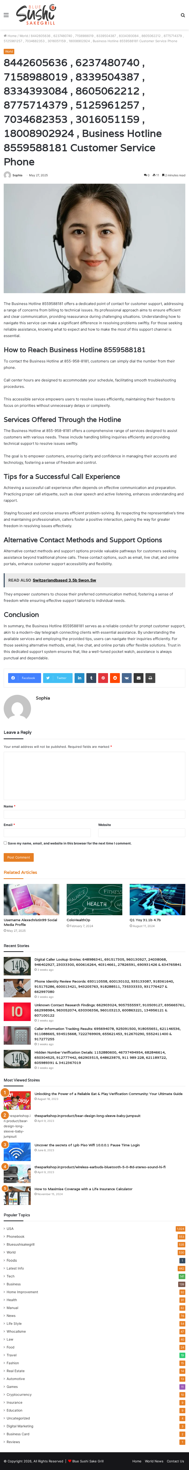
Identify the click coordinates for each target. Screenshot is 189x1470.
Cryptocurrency (19, 1395)
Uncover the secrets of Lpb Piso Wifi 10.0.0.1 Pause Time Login (87, 1145)
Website (104, 825)
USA (10, 1229)
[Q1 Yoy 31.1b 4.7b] (157, 899)
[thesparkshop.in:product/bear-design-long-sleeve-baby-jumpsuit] (17, 1126)
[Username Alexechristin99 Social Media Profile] (31, 899)
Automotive (16, 1379)
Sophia (17, 175)
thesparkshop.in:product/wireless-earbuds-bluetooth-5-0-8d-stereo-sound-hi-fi (100, 1167)
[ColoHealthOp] (94, 899)
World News (154, 1461)
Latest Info (15, 1268)
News (11, 1316)
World (23, 36)
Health (12, 1300)
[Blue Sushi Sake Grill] (36, 14)
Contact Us (175, 1461)
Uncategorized (18, 1418)
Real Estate (16, 1371)
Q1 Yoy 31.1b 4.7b (145, 920)
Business (14, 1284)
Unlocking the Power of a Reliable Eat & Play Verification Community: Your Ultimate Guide (108, 1094)
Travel (11, 1355)
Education (14, 1410)
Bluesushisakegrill (20, 1244)
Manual (12, 1308)
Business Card (18, 1434)
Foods (12, 1260)
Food (10, 1347)
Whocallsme (16, 1331)
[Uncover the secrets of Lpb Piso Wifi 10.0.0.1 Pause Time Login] (17, 1152)
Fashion (13, 1363)
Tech (11, 1276)
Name (10, 806)
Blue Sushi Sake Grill (88, 1461)
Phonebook (15, 1236)
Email (9, 825)
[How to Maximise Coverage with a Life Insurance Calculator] (17, 1195)
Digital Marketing (20, 1426)
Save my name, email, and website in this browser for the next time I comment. (70, 843)
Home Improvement (22, 1292)
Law (10, 1339)
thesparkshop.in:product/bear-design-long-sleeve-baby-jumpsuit (87, 1115)
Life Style (14, 1324)
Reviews (13, 1442)
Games (12, 1387)
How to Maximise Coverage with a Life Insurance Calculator (83, 1189)
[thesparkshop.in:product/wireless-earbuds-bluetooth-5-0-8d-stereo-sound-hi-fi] (17, 1174)
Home (12, 36)
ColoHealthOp (78, 920)
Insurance (14, 1402)
